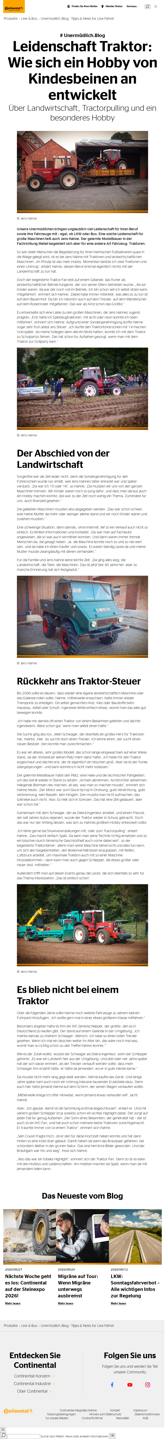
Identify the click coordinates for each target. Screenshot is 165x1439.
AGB (145, 1418)
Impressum (140, 1410)
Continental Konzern (32, 1376)
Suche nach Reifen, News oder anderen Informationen (74, 1436)
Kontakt (115, 1410)
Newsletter (122, 1418)
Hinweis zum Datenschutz (105, 1414)
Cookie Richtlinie (92, 1418)
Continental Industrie (32, 1384)
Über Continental (32, 1391)
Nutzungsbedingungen (61, 1414)
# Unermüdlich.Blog (82, 35)
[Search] (3, 1436)
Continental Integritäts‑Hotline (78, 1410)
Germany (132, 6)
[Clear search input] (112, 1436)
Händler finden (114, 6)
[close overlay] (3, 1430)
